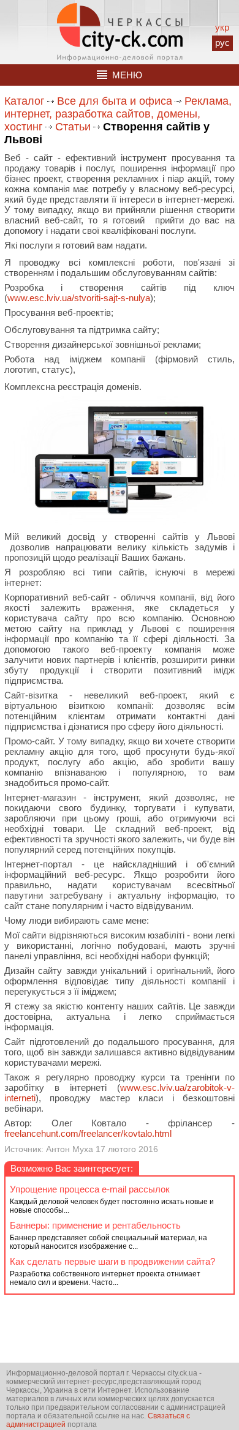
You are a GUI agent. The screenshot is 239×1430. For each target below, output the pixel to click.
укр (222, 27)
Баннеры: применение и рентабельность (95, 1225)
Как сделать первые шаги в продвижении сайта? (112, 1261)
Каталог (24, 101)
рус (222, 42)
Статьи (73, 127)
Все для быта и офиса (114, 101)
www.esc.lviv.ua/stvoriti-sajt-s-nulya (78, 298)
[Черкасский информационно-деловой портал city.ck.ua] (120, 32)
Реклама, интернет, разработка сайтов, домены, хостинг (118, 114)
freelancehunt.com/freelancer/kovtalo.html (88, 1133)
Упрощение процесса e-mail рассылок (90, 1189)
